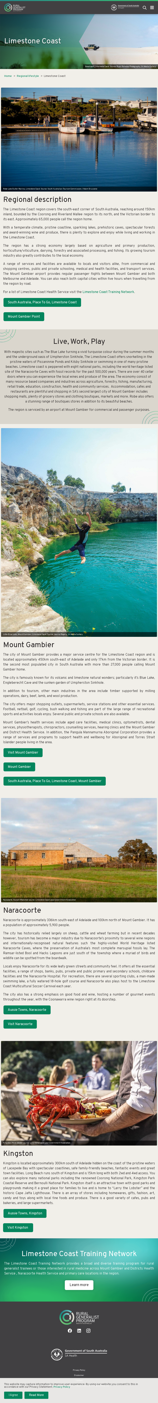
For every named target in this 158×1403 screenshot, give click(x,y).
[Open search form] (144, 7)
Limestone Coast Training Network (108, 292)
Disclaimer (79, 1375)
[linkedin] (79, 1331)
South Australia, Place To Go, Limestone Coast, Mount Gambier (54, 781)
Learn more (79, 1285)
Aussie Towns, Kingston (25, 1213)
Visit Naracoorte (20, 1024)
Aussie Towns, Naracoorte (27, 1010)
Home (8, 76)
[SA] (79, 1354)
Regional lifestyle (28, 76)
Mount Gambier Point (24, 317)
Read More (36, 1395)
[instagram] (88, 1331)
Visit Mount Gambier (23, 753)
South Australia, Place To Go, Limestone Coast (42, 302)
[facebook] (69, 1331)
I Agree (13, 1395)
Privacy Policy (79, 1370)
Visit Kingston (18, 1228)
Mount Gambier (19, 767)
